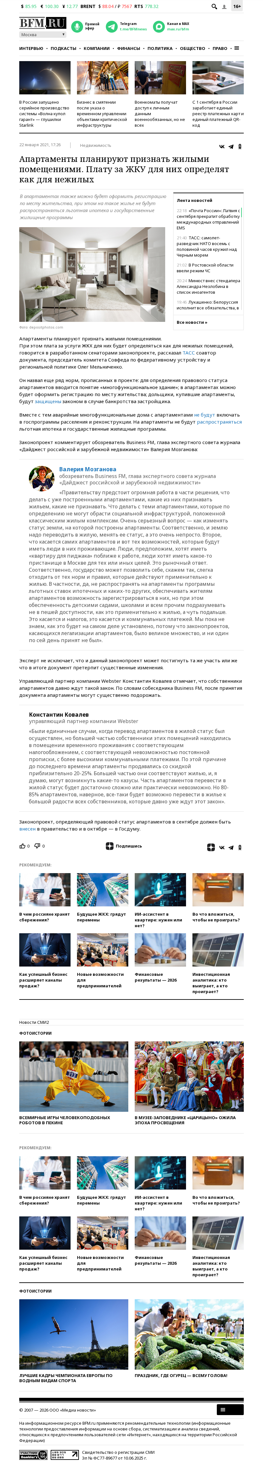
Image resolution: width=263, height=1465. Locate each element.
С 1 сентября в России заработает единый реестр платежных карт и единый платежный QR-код (218, 113)
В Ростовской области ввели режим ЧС (205, 268)
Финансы (128, 48)
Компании (97, 48)
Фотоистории (35, 1033)
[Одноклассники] (240, 146)
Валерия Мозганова (87, 469)
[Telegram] (231, 146)
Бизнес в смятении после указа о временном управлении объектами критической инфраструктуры (102, 113)
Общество (192, 48)
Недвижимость (95, 145)
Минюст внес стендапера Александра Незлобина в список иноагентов (208, 286)
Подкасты (63, 48)
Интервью (31, 48)
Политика (160, 48)
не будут (204, 414)
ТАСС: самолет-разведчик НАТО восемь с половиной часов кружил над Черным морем (207, 246)
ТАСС (188, 352)
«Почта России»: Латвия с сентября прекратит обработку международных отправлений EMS (208, 219)
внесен (27, 828)
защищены (48, 401)
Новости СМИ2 (34, 1022)
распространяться (219, 421)
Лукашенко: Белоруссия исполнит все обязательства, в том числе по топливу (208, 307)
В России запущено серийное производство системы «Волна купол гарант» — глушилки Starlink (44, 113)
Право (220, 48)
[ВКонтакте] (222, 146)
